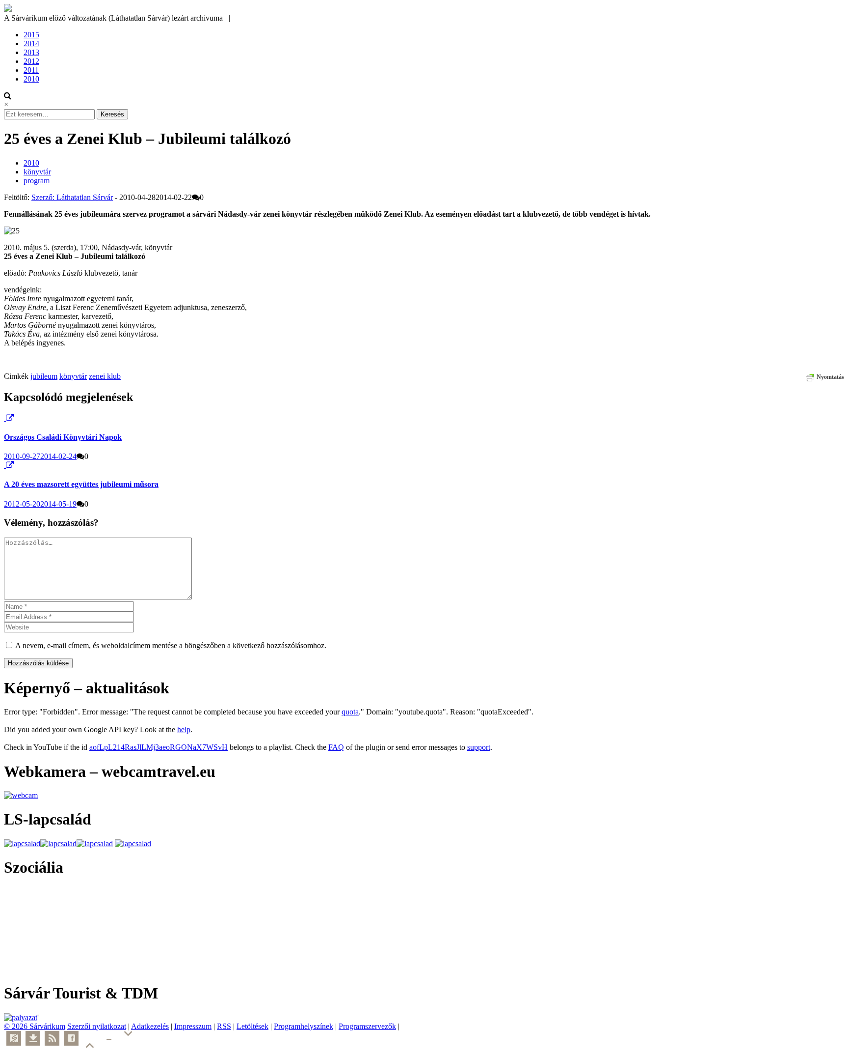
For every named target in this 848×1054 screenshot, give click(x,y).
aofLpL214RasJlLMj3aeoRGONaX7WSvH (158, 747)
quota (350, 712)
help (183, 729)
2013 (31, 52)
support (478, 747)
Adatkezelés (150, 1026)
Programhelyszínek (303, 1026)
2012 (31, 61)
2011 (31, 70)
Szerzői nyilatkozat (96, 1026)
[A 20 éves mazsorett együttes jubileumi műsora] (5, 465)
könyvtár (37, 172)
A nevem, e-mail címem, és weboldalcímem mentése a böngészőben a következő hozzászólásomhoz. (170, 645)
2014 (31, 43)
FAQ (336, 747)
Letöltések (252, 1026)
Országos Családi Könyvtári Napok (63, 437)
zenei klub (105, 376)
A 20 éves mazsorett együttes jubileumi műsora (81, 484)
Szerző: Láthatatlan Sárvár (72, 197)
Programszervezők (367, 1026)
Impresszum (193, 1026)
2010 (31, 79)
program (37, 180)
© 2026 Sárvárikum (34, 1026)
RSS (224, 1026)
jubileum (43, 376)
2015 (31, 34)
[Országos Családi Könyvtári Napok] (5, 418)
